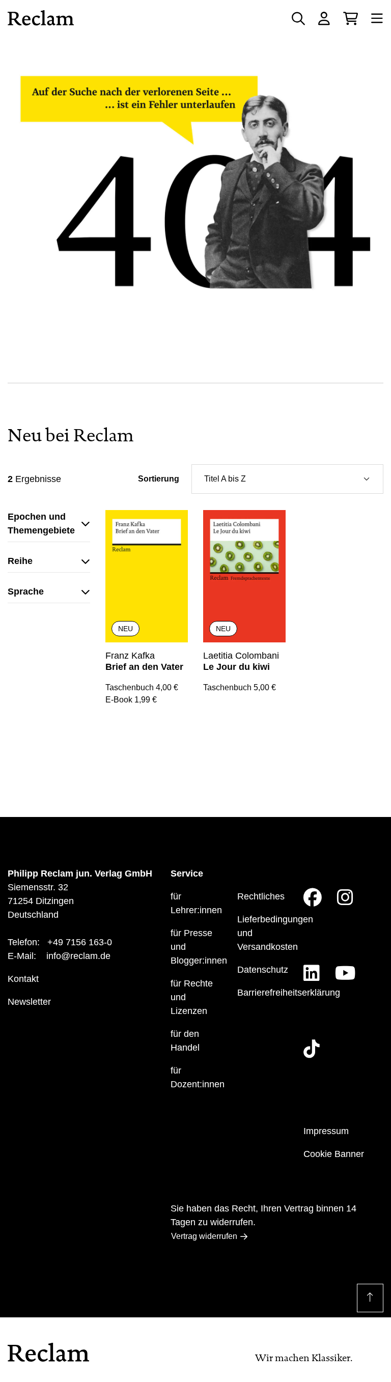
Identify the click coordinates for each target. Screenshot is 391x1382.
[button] (49, 526)
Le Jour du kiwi (236, 667)
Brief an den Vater (144, 667)
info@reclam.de (78, 956)
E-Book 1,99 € (131, 699)
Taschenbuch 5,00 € (239, 687)
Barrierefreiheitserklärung (288, 993)
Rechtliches (261, 896)
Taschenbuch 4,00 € (141, 687)
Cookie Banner (333, 1154)
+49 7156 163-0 (79, 942)
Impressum (326, 1131)
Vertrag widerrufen (204, 1236)
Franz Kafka (130, 656)
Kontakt (23, 979)
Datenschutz (262, 970)
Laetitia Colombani (241, 656)
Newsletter (29, 1002)
